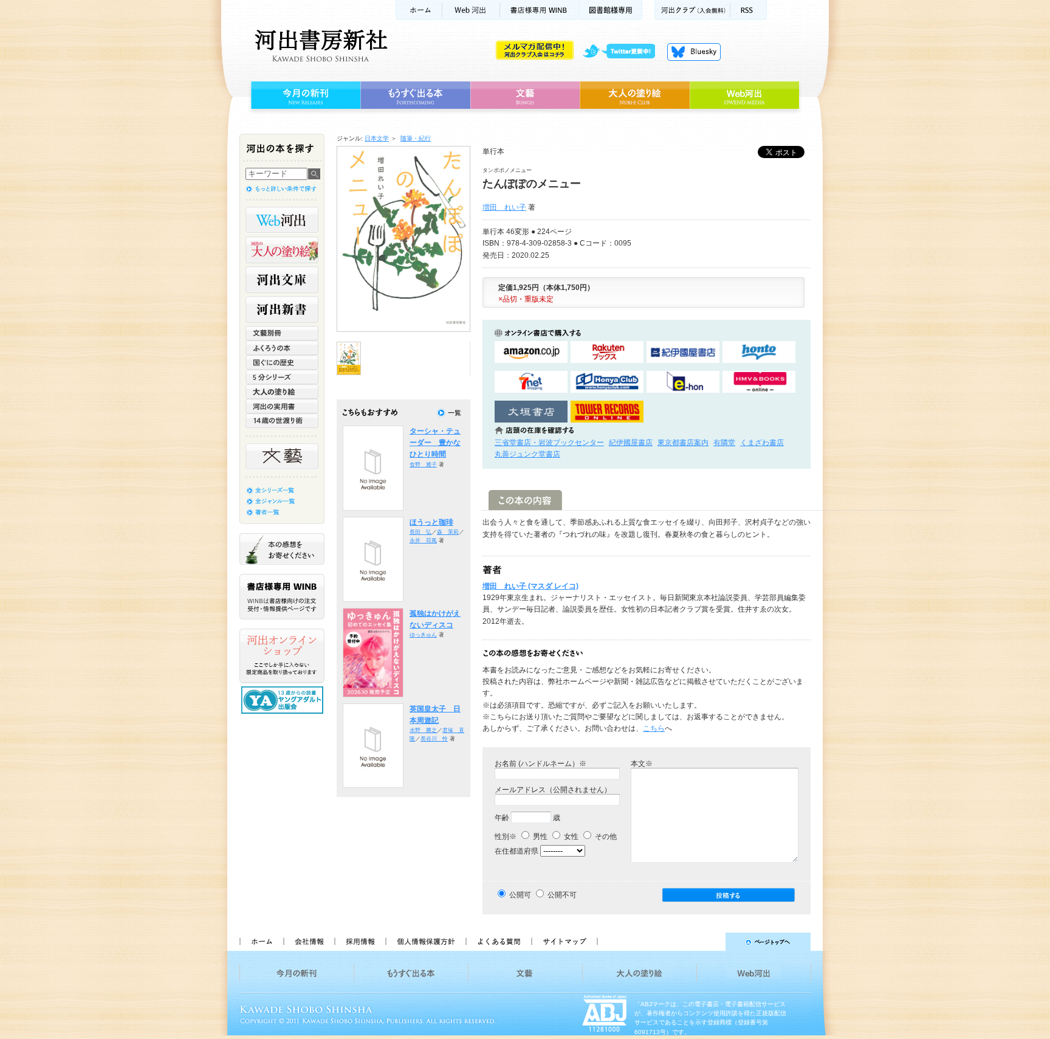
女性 (570, 836)
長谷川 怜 (434, 739)
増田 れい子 (504, 207)
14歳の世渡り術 (281, 420)
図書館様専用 (611, 10)
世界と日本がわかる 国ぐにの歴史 (281, 362)
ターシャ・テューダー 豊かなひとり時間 (435, 443)
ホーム (419, 10)
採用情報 (359, 942)
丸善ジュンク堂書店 (527, 454)
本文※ (642, 763)
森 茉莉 (448, 532)
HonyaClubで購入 (607, 382)
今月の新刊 (304, 95)
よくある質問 (498, 942)
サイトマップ (564, 942)
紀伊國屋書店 (631, 442)
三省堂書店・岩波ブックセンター (549, 442)
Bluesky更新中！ (694, 51)
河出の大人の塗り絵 (281, 249)
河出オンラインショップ (281, 656)
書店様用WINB (540, 10)
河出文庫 (281, 279)
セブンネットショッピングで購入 (531, 382)
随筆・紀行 (415, 138)
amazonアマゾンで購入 (531, 352)
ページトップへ (709, 942)
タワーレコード (607, 412)
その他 (605, 836)
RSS (748, 10)
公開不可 (562, 895)
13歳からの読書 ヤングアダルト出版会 (283, 700)
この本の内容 (525, 500)
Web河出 (471, 10)
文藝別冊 (281, 333)
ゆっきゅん (423, 635)
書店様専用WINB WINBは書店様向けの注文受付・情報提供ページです (281, 597)
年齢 (502, 817)
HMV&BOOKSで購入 (758, 382)
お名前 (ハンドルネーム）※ (540, 763)
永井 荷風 (423, 540)
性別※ (505, 836)
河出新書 (281, 309)
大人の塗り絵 (635, 95)
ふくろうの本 (281, 347)
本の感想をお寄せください (281, 549)
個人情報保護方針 (425, 942)
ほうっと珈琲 (431, 522)
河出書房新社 (319, 45)
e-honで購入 (683, 382)
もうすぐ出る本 (415, 95)
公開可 (520, 895)
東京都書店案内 (683, 442)
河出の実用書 (281, 406)
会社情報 (308, 942)
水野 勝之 (423, 730)
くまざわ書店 (762, 442)
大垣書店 (531, 412)
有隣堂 (724, 442)
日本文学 (377, 138)
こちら (654, 728)
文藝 (525, 95)
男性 (539, 836)
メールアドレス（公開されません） (553, 789)
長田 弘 (420, 532)
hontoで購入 (758, 352)
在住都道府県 (516, 851)
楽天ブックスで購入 (607, 352)
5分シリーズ (281, 377)
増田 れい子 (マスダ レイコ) (530, 586)
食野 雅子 (423, 464)
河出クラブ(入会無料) (692, 10)
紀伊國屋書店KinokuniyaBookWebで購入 (683, 352)
